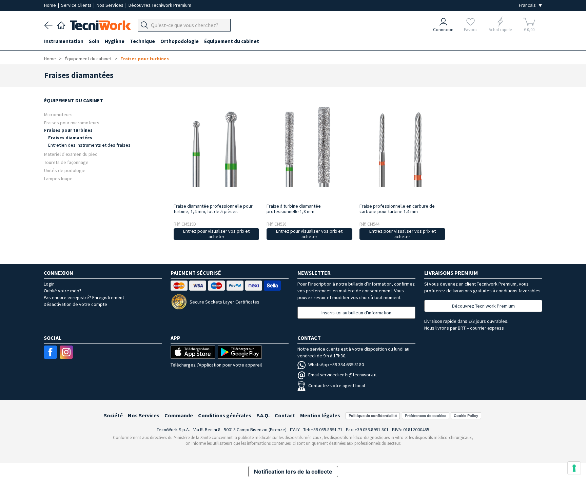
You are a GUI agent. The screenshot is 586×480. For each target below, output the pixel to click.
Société (113, 415)
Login (49, 284)
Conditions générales (224, 415)
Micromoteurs (58, 114)
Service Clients (77, 5)
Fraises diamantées (70, 137)
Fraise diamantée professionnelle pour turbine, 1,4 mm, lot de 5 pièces (213, 208)
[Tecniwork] (61, 24)
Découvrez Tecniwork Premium (160, 5)
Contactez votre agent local (336, 385)
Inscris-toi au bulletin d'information (356, 313)
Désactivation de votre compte (75, 304)
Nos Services (110, 5)
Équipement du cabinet (88, 59)
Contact (285, 415)
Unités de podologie (64, 170)
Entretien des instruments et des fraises (89, 145)
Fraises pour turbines (144, 59)
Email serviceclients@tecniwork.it (342, 375)
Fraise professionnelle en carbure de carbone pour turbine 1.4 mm (397, 208)
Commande (178, 415)
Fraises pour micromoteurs (71, 122)
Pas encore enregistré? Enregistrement (84, 297)
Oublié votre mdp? (62, 291)
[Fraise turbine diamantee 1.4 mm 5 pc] (216, 146)
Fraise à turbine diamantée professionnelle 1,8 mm (294, 208)
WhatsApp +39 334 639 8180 (336, 364)
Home (50, 5)
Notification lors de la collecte (293, 471)
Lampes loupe (58, 178)
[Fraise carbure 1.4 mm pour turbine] (402, 146)
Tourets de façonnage (66, 162)
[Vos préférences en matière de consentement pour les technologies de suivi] (574, 468)
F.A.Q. (263, 415)
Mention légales (320, 415)
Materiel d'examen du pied (71, 154)
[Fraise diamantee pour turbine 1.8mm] (309, 146)
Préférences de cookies (425, 415)
